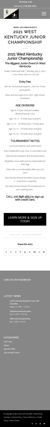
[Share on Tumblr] (29, 252)
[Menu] (42, 13)
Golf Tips (8, 341)
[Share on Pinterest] (20, 252)
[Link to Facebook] (32, 424)
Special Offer (9, 348)
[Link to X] (36, 424)
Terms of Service (29, 417)
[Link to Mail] (44, 424)
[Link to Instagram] (40, 424)
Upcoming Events (28, 27)
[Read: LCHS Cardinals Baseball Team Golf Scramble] (6, 302)
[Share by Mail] (44, 252)
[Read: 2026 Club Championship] (6, 320)
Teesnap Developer (33, 235)
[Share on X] (11, 252)
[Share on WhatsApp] (15, 252)
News (16, 27)
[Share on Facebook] (6, 252)
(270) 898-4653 (29, 6)
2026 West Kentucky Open (20, 311)
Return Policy (14, 420)
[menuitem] (25, 2)
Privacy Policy (16, 417)
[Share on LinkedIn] (25, 252)
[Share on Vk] (34, 252)
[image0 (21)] (21, 13)
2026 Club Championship (20, 318)
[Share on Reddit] (39, 252)
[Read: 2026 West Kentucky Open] (6, 312)
